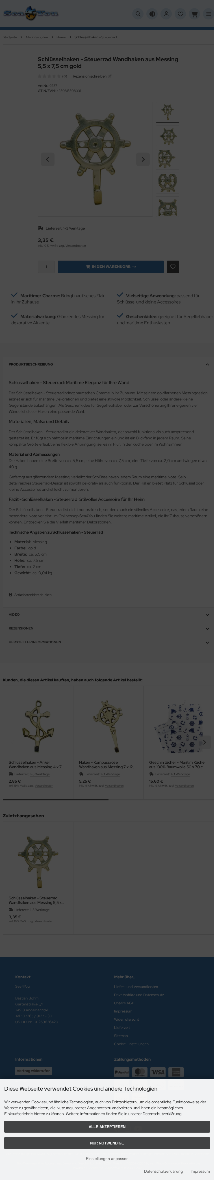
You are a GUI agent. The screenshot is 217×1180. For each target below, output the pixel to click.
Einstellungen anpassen (107, 1158)
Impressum (200, 1171)
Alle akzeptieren (107, 1127)
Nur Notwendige (107, 1143)
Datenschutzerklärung (163, 1171)
